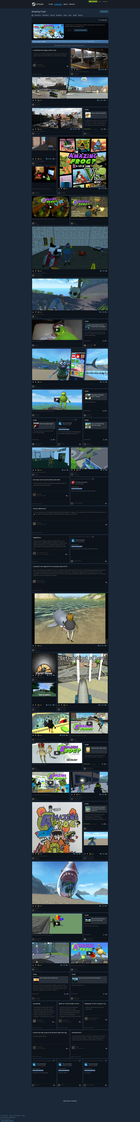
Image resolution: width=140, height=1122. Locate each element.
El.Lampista (37, 998)
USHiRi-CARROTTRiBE (93, 1018)
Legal (10, 1115)
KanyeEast (39, 494)
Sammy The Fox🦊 (91, 345)
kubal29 (88, 443)
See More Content (70, 1101)
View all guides (89, 134)
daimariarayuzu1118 (39, 739)
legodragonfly (38, 443)
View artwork (76, 74)
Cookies (23, 1115)
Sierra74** (76, 474)
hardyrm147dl (89, 938)
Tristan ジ (37, 345)
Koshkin (88, 415)
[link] (7, 1121)
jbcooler (62, 443)
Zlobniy (36, 474)
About (65, 4)
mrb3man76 (65, 1020)
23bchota (37, 1084)
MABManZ (37, 192)
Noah (87, 133)
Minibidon (63, 192)
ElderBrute (37, 104)
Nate (36, 649)
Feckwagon (76, 73)
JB (87, 828)
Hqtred (36, 316)
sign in (99, 1)
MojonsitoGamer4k (78, 503)
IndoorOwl (37, 415)
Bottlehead (39, 523)
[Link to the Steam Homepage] (38, 5)
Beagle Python (89, 768)
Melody (75, 969)
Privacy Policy (4, 1115)
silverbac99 (76, 998)
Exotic (36, 163)
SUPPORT (72, 4)
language (105, 1)
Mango (77, 1046)
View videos (37, 193)
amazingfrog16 (38, 275)
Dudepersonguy (77, 560)
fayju (36, 223)
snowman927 (40, 64)
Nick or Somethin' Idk (42, 552)
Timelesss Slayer (77, 798)
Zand (36, 910)
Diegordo (37, 857)
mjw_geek (37, 133)
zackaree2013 (38, 938)
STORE (51, 4)
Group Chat (104, 20)
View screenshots (38, 164)
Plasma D (63, 1084)
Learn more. (91, 41)
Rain (36, 709)
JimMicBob (39, 1020)
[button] (70, 31)
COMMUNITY (58, 4)
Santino (36, 969)
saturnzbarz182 (90, 1084)
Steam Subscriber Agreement (7, 1117)
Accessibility (16, 1115)
